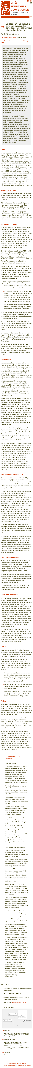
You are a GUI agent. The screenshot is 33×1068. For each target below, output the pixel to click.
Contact (19, 1063)
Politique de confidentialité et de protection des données (17, 1065)
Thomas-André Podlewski (9, 37)
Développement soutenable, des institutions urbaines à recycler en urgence (16, 1042)
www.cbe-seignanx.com (18, 1002)
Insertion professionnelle (27, 1020)
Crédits (24, 1063)
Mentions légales (11, 1063)
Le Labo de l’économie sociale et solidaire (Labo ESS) (16, 42)
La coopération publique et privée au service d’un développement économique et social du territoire (17, 1023)
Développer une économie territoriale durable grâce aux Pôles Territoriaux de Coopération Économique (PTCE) (16, 1034)
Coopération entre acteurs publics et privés (7, 1020)
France (6, 1055)
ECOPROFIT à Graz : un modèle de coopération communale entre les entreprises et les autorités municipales (16, 1047)
